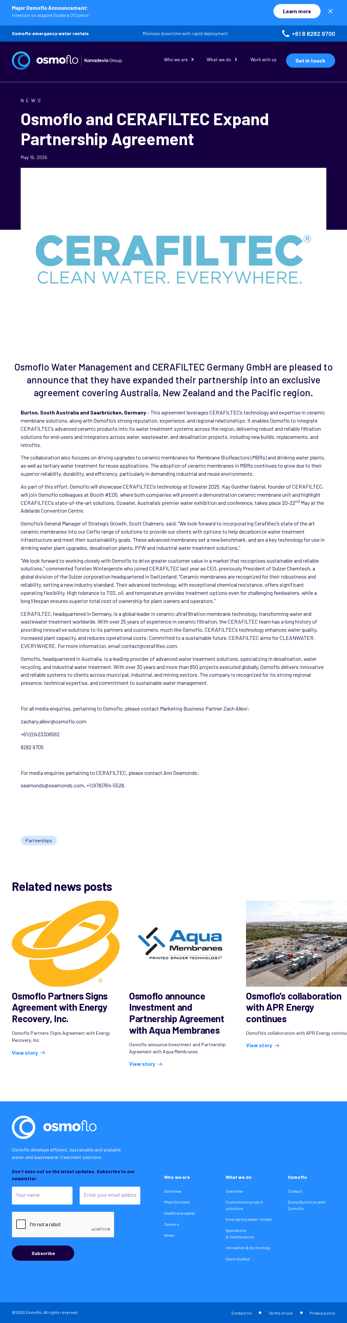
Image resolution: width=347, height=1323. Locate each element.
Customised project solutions (244, 1205)
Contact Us (241, 1312)
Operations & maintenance (240, 1233)
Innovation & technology (248, 1247)
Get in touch (310, 60)
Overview (172, 1191)
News (169, 1235)
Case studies (238, 1258)
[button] (179, 61)
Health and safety (179, 1213)
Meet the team (177, 1201)
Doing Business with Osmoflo (307, 1205)
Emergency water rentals (249, 1219)
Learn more (297, 11)
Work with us (263, 59)
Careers (171, 1224)
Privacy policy (322, 1312)
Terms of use (280, 1312)
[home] (67, 61)
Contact (295, 1191)
